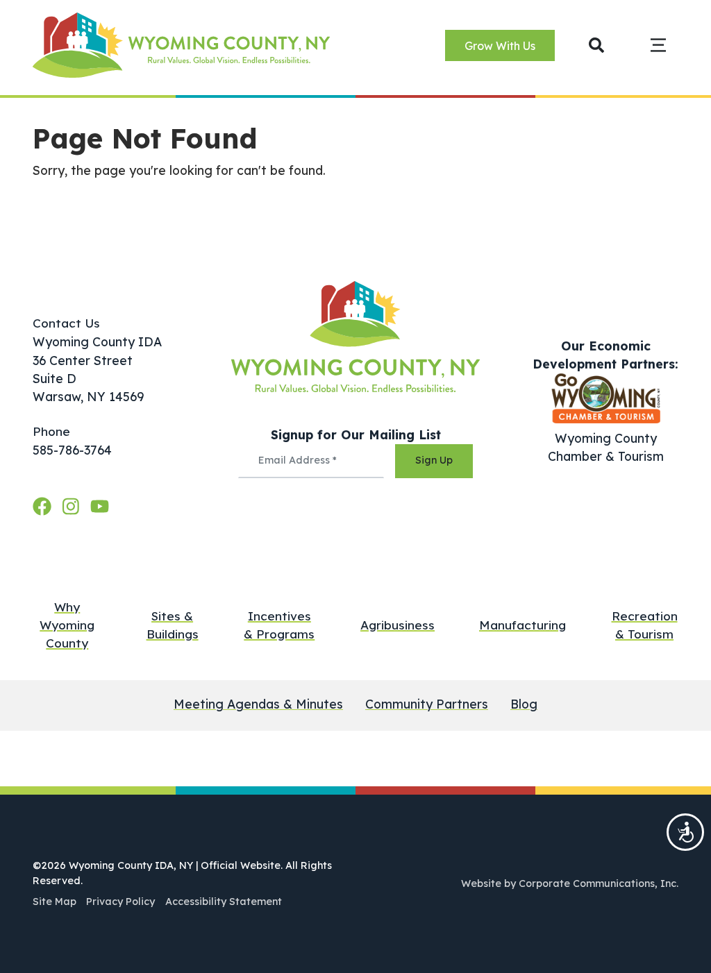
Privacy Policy (120, 901)
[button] (597, 45)
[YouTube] (99, 506)
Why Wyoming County (67, 625)
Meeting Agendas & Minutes (258, 704)
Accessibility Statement (223, 901)
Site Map (54, 901)
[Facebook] (45, 506)
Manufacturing (522, 625)
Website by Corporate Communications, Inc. (569, 883)
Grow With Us (500, 46)
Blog (523, 704)
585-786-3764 (72, 449)
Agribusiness (397, 625)
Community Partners (426, 704)
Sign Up (434, 460)
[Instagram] (73, 506)
